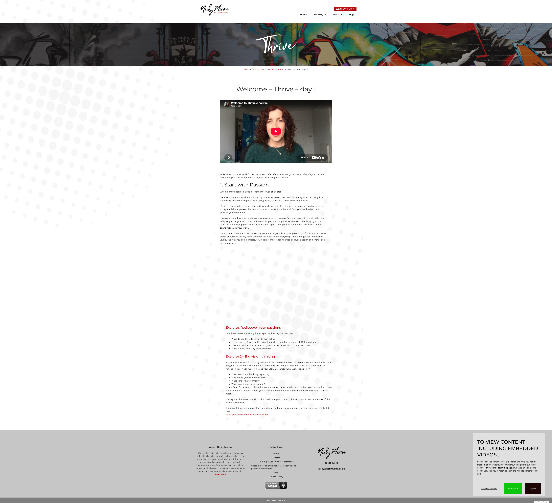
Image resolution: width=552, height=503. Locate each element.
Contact (276, 457)
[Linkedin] (337, 463)
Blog (351, 14)
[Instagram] (333, 463)
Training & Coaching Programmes (276, 461)
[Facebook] (326, 463)
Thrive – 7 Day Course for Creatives (267, 69)
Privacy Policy (276, 476)
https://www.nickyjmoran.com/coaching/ (247, 414)
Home (303, 14)
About (335, 14)
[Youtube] (329, 463)
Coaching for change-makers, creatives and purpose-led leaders (273, 467)
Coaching (318, 14)
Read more (220, 474)
